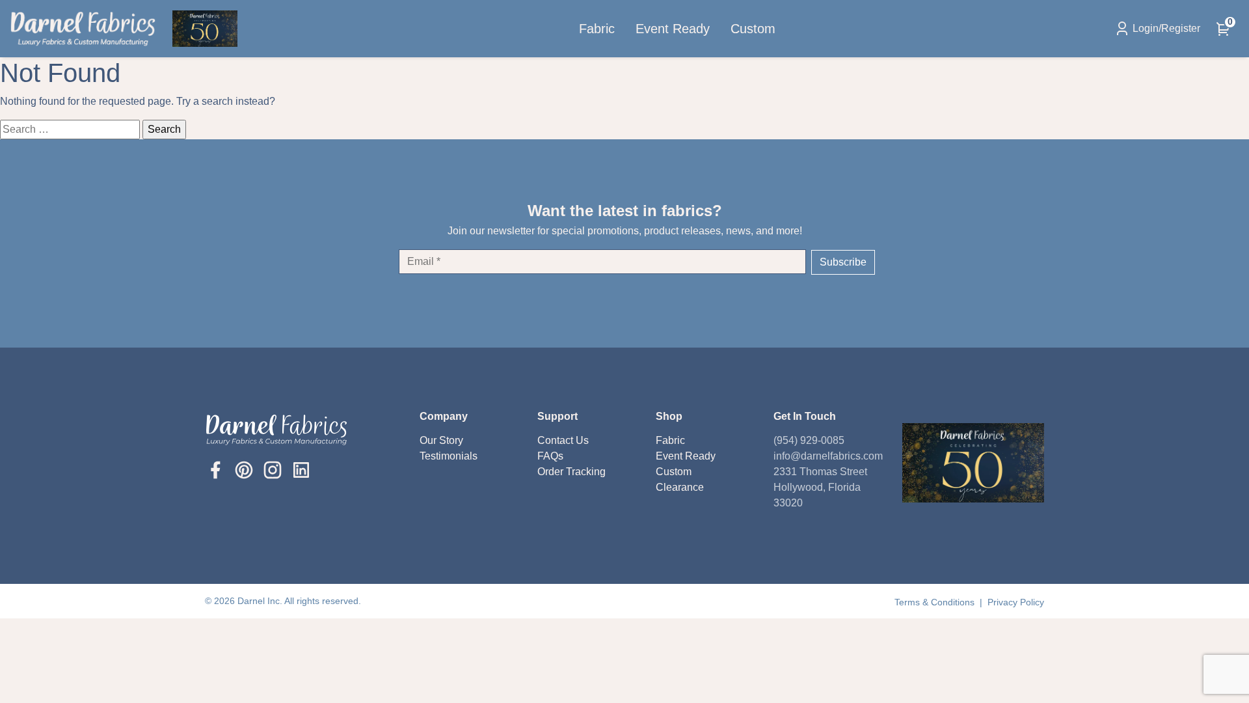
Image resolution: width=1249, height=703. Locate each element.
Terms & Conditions (935, 602)
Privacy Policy (1015, 602)
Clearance (680, 487)
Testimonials (448, 456)
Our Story (441, 440)
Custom (753, 28)
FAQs (550, 456)
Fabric (597, 28)
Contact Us (563, 440)
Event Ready (673, 28)
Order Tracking (571, 471)
